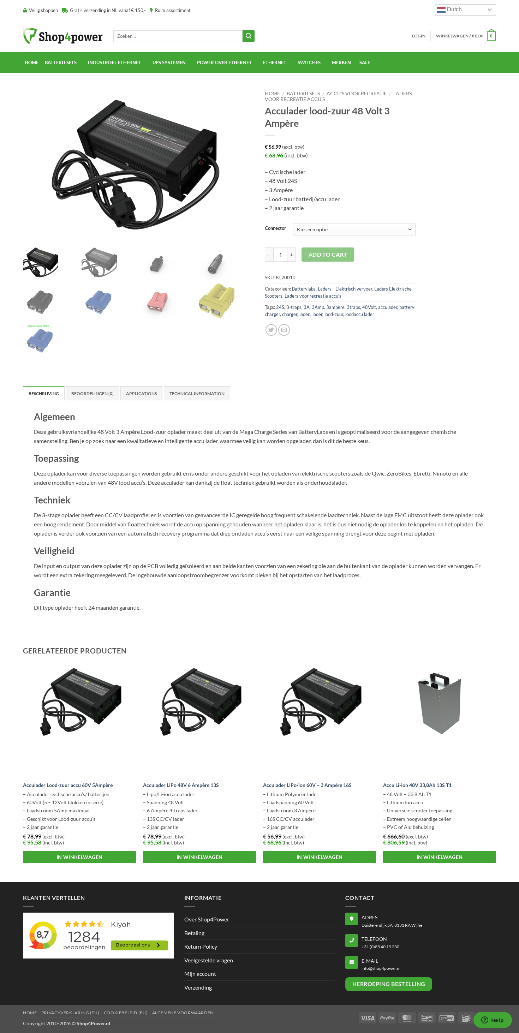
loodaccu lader (359, 314)
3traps (353, 307)
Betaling (194, 933)
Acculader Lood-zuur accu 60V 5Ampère (68, 785)
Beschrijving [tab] (44, 393)
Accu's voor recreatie (357, 93)
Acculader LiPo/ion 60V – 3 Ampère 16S (307, 785)
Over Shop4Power (206, 919)
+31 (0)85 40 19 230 (380, 946)
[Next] (495, 772)
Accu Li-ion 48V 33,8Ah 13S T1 (417, 785)
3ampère (335, 307)
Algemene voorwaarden (183, 1012)
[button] (418, 36)
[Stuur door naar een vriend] (284, 330)
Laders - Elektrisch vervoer (345, 289)
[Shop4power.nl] (63, 36)
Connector (275, 228)
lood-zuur (333, 314)
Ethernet (274, 62)
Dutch (454, 9)
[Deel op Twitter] (271, 330)
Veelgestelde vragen (208, 960)
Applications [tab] (141, 393)
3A (307, 307)
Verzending (198, 987)
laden (304, 314)
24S (280, 307)
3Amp (318, 307)
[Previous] (23, 772)
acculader (387, 307)
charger (289, 314)
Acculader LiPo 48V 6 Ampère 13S (181, 785)
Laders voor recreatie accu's (313, 296)
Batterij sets (303, 93)
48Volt (369, 307)
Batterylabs (304, 289)
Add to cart (328, 254)
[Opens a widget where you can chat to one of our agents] (492, 1020)
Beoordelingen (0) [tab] (92, 393)
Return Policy (200, 946)
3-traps (294, 307)
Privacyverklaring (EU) (70, 1012)
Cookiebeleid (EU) (126, 1012)
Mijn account (200, 973)
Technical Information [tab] (197, 393)
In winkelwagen (79, 857)
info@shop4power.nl (381, 968)
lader (317, 314)
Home (31, 62)
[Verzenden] (249, 36)
